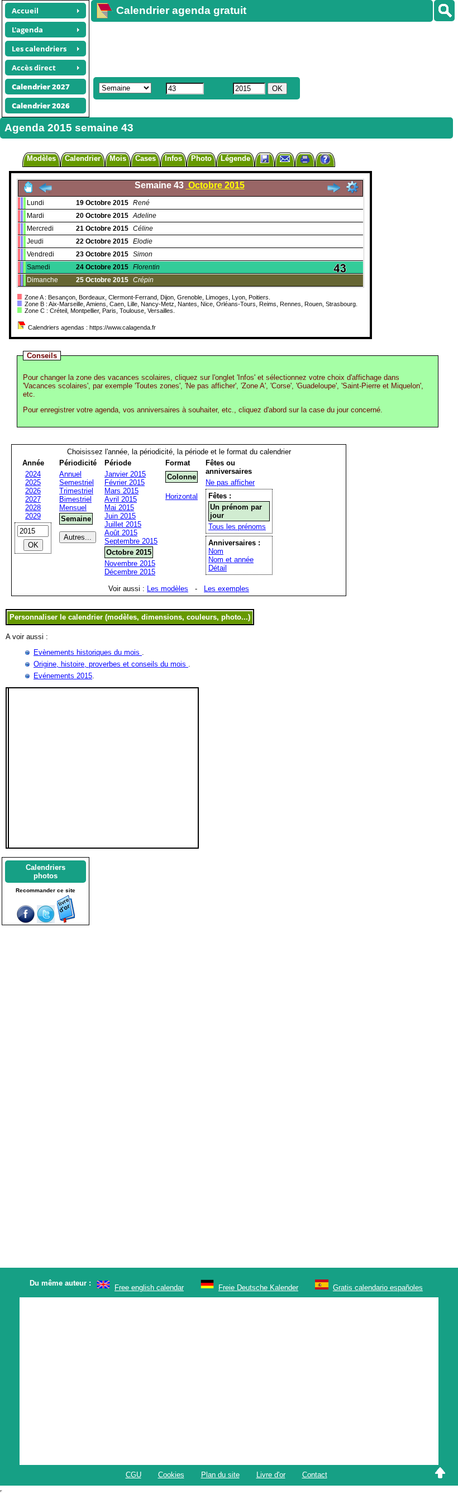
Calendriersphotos (45, 871)
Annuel (70, 474)
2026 (33, 491)
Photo (201, 158)
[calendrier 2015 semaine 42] (45, 191)
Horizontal (181, 496)
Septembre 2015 (131, 541)
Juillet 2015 (122, 524)
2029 (33, 516)
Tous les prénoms (237, 526)
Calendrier (83, 158)
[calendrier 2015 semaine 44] (333, 191)
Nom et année (231, 559)
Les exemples (226, 588)
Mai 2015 (119, 507)
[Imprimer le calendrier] (305, 160)
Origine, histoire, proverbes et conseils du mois (111, 664)
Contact (314, 1475)
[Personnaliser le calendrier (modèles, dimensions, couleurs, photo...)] (352, 187)
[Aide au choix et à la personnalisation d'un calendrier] (325, 160)
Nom (215, 551)
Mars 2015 (121, 491)
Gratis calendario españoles (378, 1287)
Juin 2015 (120, 516)
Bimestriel (75, 499)
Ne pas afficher (230, 482)
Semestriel (76, 482)
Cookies (171, 1475)
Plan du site (220, 1475)
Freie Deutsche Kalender (258, 1287)
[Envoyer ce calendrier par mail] (285, 158)
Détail (217, 568)
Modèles (41, 158)
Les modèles (167, 588)
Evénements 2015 (63, 676)
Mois (117, 158)
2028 (33, 507)
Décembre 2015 (129, 572)
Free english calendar (149, 1287)
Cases (145, 158)
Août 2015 (120, 533)
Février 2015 (124, 482)
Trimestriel (76, 491)
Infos (173, 158)
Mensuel (73, 507)
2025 (33, 482)
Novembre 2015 (129, 563)
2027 (33, 499)
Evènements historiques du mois (88, 652)
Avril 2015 (120, 499)
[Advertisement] (269, 48)
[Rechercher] (444, 10)
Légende (235, 158)
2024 (33, 474)
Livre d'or (270, 1475)
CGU (133, 1475)
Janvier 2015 (125, 474)
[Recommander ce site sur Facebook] (26, 920)
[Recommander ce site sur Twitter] (46, 920)
